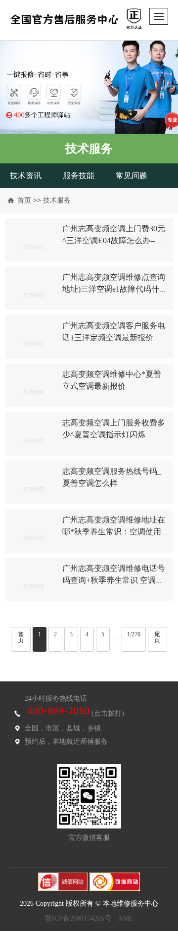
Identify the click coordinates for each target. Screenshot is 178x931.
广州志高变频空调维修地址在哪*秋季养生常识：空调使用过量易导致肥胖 (113, 532)
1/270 (133, 634)
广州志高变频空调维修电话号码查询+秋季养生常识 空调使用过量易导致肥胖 (113, 580)
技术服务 (57, 200)
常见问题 (131, 175)
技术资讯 (26, 175)
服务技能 (78, 175)
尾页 (157, 637)
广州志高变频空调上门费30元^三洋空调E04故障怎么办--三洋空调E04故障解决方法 (113, 240)
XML (126, 918)
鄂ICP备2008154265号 (78, 918)
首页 (24, 200)
